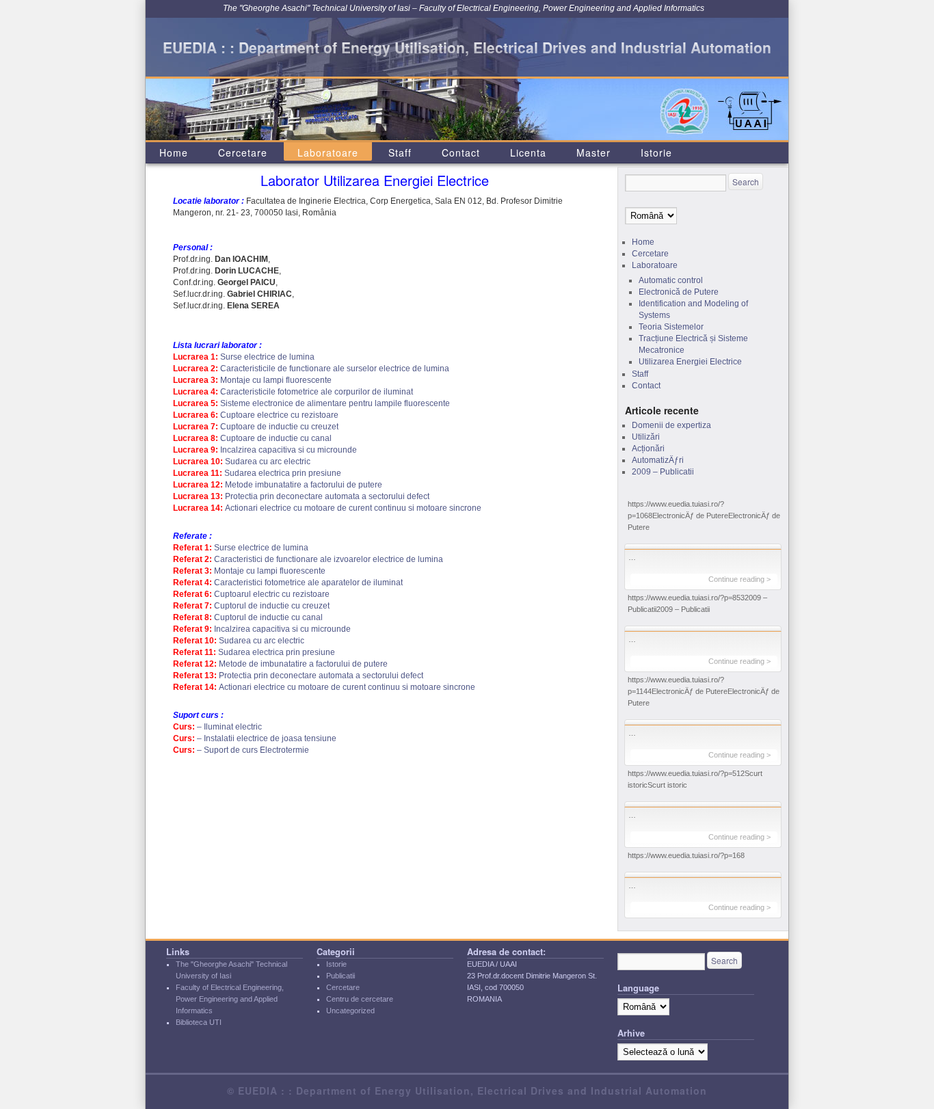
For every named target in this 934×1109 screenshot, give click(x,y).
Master (593, 152)
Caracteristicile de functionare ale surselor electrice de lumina (334, 368)
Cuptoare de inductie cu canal (276, 438)
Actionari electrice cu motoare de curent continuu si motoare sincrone (353, 508)
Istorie (656, 152)
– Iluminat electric (229, 727)
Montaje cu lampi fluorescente (276, 380)
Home (173, 152)
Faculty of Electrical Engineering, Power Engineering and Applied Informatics (230, 999)
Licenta (528, 152)
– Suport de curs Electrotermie (253, 750)
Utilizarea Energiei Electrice (690, 361)
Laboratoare (327, 152)
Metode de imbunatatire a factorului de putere (303, 664)
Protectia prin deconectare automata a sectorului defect (327, 496)
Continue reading (739, 579)
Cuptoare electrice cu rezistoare (279, 415)
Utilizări (646, 437)
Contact (461, 152)
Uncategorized (350, 1010)
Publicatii (340, 976)
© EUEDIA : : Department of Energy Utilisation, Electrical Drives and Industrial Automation (467, 1090)
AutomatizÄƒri (658, 460)
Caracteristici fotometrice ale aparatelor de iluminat (308, 582)
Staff (400, 152)
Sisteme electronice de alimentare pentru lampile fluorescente (335, 403)
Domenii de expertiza (671, 425)
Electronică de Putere (679, 292)
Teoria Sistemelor (671, 327)
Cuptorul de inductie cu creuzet (272, 606)
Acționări (648, 448)
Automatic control (671, 280)
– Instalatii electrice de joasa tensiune (266, 738)
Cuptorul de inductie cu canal (268, 617)
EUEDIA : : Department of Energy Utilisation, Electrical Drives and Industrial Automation (467, 47)
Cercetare (242, 152)
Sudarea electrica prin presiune (282, 473)
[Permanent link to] (703, 546)
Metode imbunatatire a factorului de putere (303, 485)
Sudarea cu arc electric (267, 461)
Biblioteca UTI (199, 1022)
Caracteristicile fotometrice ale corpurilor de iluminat (316, 392)
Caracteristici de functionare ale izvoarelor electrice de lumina (328, 559)
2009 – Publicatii (663, 472)
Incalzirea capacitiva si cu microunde (288, 450)
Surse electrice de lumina (267, 357)
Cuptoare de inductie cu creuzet (279, 426)
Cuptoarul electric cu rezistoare (272, 594)
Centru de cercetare (359, 999)
